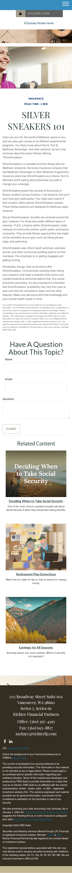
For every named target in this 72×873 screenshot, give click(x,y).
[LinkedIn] (10, 740)
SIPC (59, 834)
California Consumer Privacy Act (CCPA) (45, 812)
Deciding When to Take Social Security (36, 501)
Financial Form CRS (18, 748)
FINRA (50, 834)
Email (8, 379)
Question (8, 399)
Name (8, 359)
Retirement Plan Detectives (36, 574)
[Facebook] (5, 740)
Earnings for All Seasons (36, 647)
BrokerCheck (19, 757)
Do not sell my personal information (32, 819)
